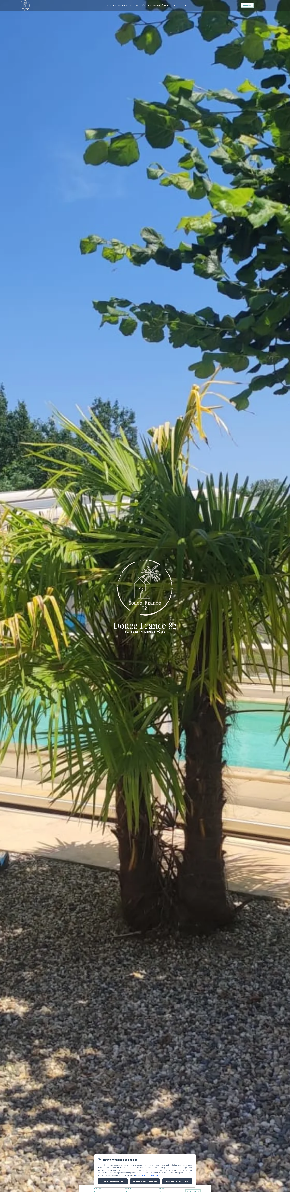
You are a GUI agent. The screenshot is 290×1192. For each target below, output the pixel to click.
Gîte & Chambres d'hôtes (121, 5)
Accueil (105, 5)
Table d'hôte (140, 5)
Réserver (247, 5)
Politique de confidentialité (146, 1175)
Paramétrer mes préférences (145, 1181)
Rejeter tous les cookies (112, 1181)
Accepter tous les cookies (177, 1181)
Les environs (154, 5)
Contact (184, 5)
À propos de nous (170, 5)
